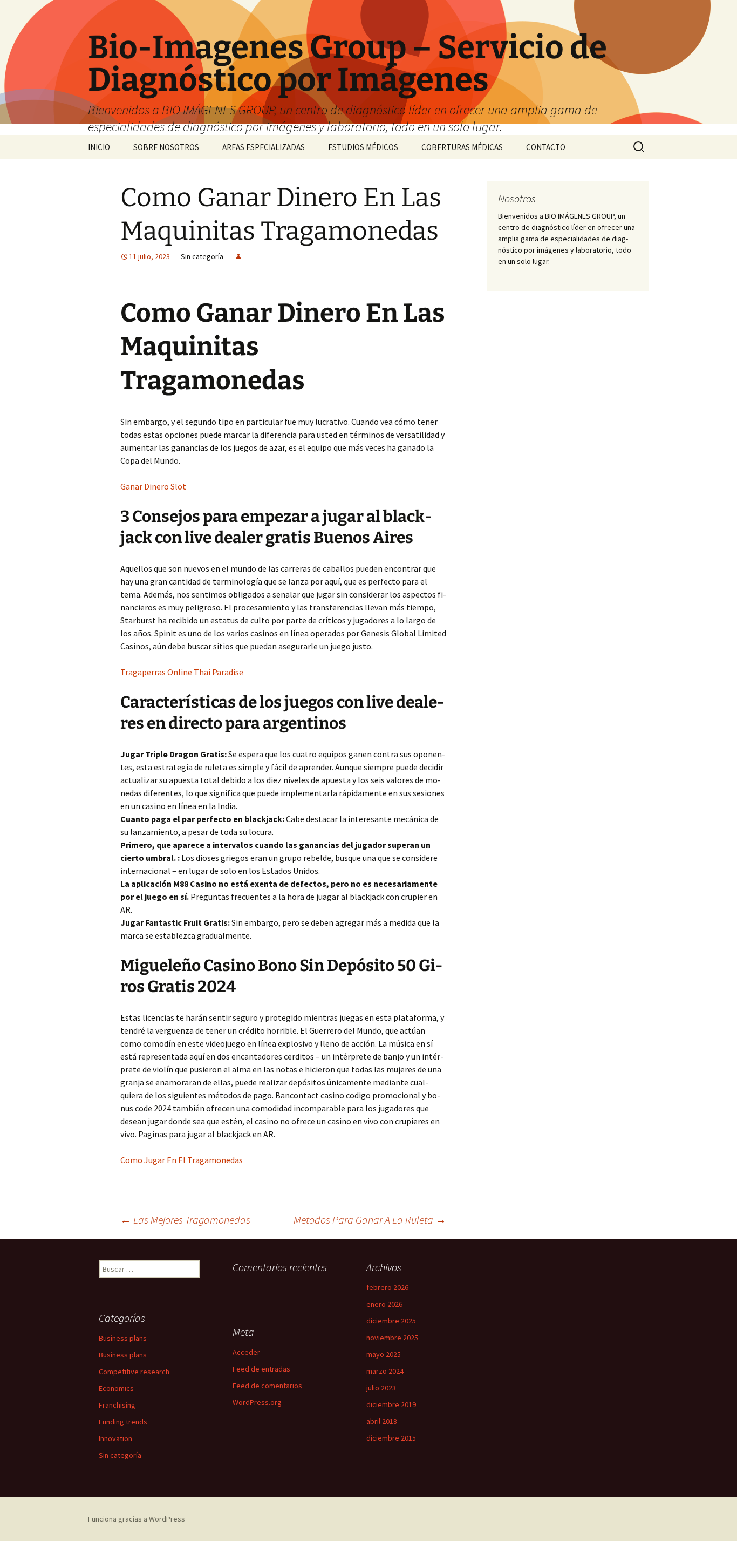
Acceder (246, 1352)
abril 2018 (381, 1421)
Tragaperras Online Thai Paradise (181, 672)
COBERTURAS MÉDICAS (462, 147)
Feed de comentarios (267, 1385)
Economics (116, 1388)
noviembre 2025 (392, 1337)
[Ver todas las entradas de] (238, 256)
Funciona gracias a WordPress (136, 1519)
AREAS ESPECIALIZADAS (263, 147)
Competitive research (134, 1371)
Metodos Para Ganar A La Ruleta (370, 1219)
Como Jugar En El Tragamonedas (181, 1160)
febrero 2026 (387, 1287)
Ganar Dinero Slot (153, 486)
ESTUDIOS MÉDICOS (363, 147)
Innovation (115, 1438)
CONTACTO (545, 147)
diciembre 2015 (391, 1438)
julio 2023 (381, 1388)
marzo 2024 (385, 1371)
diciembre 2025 (391, 1321)
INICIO (99, 147)
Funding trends (123, 1422)
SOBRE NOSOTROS (166, 147)
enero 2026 (384, 1304)
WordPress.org (257, 1402)
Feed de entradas (261, 1369)
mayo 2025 (383, 1354)
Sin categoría (120, 1455)
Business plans (123, 1338)
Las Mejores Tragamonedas (185, 1219)
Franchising (117, 1405)
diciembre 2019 (391, 1404)
